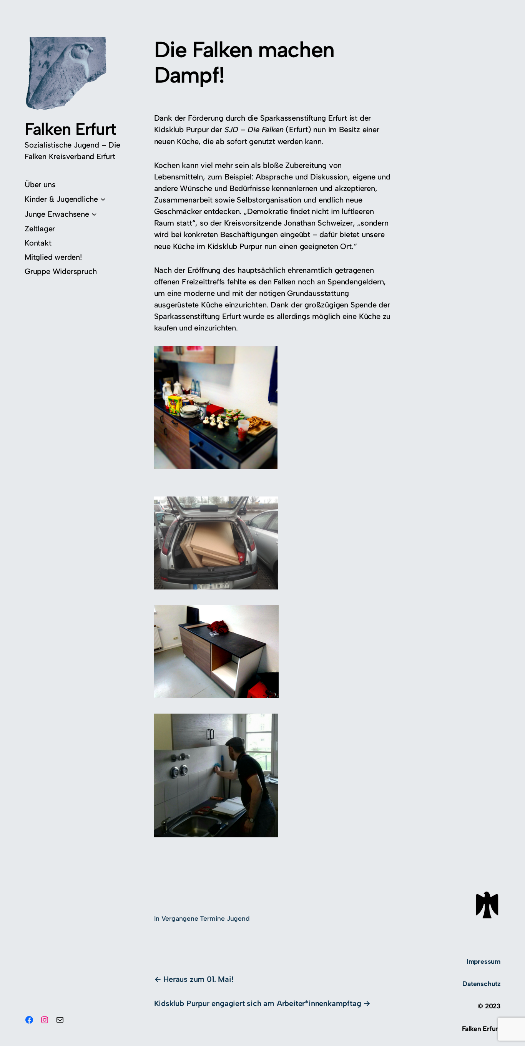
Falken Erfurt (70, 129)
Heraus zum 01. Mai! (198, 979)
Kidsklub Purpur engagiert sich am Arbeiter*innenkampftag (257, 1003)
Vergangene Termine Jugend (205, 918)
